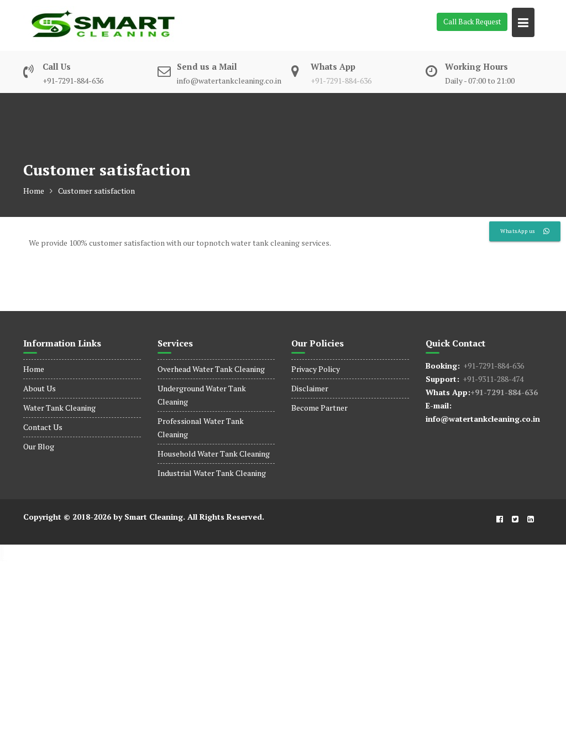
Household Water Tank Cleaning (214, 453)
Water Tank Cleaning (59, 407)
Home (33, 369)
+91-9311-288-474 (491, 379)
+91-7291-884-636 (341, 80)
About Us (39, 388)
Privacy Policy (315, 369)
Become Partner (319, 407)
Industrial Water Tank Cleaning (212, 473)
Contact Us (42, 427)
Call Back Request (472, 22)
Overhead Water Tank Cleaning (211, 369)
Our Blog (38, 446)
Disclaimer (309, 388)
